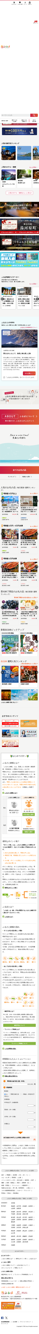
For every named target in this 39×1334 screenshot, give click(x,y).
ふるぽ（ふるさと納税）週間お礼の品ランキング (15, 1287)
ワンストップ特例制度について (23, 1274)
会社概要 (15, 1321)
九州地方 (23, 550)
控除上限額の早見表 (26, 1281)
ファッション (16, 1185)
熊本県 (31, 1239)
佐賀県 (19, 1239)
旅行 (2, 1175)
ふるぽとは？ (9, 916)
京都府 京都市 (25, 684)
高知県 (31, 1236)
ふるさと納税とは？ (11, 793)
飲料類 (27, 1180)
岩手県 (19, 1206)
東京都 (19, 1214)
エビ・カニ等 (5, 1177)
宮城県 (25, 1206)
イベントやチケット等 (8, 1180)
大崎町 (27, 552)
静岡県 (31, 1219)
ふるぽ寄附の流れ (10, 1048)
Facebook (2, 1318)
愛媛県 (25, 1236)
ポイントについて (6, 1268)
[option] (8, 153)
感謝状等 (25, 1185)
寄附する (30, 3)
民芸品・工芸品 (6, 1193)
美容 (18, 1182)
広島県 (20, 296)
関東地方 (3, 1211)
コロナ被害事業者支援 (8, 1190)
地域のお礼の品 (6, 1188)
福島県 (19, 1208)
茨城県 (13, 1211)
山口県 (13, 1233)
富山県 (19, 1217)
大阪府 (31, 1225)
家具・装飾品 (10, 1182)
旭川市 (26, 519)
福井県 (31, 1217)
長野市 (7, 623)
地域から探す (26, 476)
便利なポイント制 (21, 1258)
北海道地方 (23, 518)
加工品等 (19, 1180)
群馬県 (25, 1211)
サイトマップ (4, 1323)
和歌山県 (25, 1227)
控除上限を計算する (11, 1076)
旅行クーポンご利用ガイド (24, 121)
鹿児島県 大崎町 (7, 684)
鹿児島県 (23, 552)
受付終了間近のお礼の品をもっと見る (25, 597)
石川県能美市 (27, 653)
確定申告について (19, 1025)
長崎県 (25, 1239)
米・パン (25, 1175)
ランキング (11, 476)
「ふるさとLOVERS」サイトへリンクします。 (20, 377)
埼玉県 (31, 1211)
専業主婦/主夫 (15, 1094)
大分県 (13, 1242)
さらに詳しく (29, 373)
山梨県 (13, 1219)
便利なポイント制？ (11, 887)
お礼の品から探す (28, 814)
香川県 (19, 1236)
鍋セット (30, 1188)
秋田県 (31, 1206)
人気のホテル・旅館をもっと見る (19, 193)
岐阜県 (25, 1219)
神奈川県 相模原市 (10, 653)
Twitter (6, 1318)
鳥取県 (22, 623)
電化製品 (15, 1193)
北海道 (22, 519)
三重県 (13, 1225)
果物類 (9, 1175)
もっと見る (32, 167)
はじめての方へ (14, 3)
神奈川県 (25, 1214)
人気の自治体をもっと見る (29, 663)
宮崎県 (19, 1242)
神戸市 (7, 519)
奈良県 (19, 1227)
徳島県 (13, 1236)
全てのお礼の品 (34, 121)
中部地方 (4, 622)
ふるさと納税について (8, 1265)
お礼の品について (22, 1265)
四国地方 (3, 1236)
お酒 (19, 1177)
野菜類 (14, 1177)
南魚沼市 (9, 296)
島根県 (19, 1231)
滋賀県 (19, 1225)
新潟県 (5, 296)
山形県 (13, 1208)
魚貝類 (15, 1175)
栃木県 (19, 1211)
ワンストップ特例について (19, 1043)
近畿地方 (4, 518)
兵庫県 (3, 519)
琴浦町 (26, 623)
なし (6, 1094)
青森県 (13, 1206)
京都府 (3, 552)
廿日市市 (25, 296)
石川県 (25, 1217)
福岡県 (13, 1239)
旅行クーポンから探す (15, 121)
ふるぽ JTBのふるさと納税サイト (6, 59)
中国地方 (23, 622)
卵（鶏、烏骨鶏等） (19, 1188)
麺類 (2, 1182)
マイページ (25, 3)
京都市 (7, 552)
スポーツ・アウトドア (23, 1190)
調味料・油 (25, 1182)
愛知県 (36, 296)
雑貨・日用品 (5, 1185)
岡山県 (25, 1231)
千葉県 (13, 1214)
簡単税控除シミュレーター (9, 1281)
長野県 (3, 623)
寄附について (18, 1268)
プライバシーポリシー (25, 1321)
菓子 (32, 1180)
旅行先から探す (5, 120)
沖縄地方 (3, 1245)
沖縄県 (13, 1245)
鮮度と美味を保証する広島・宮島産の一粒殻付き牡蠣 (24, 301)
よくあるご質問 (20, 3)
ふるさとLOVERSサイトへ (28, 327)
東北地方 (3, 1206)
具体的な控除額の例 (7, 1283)
